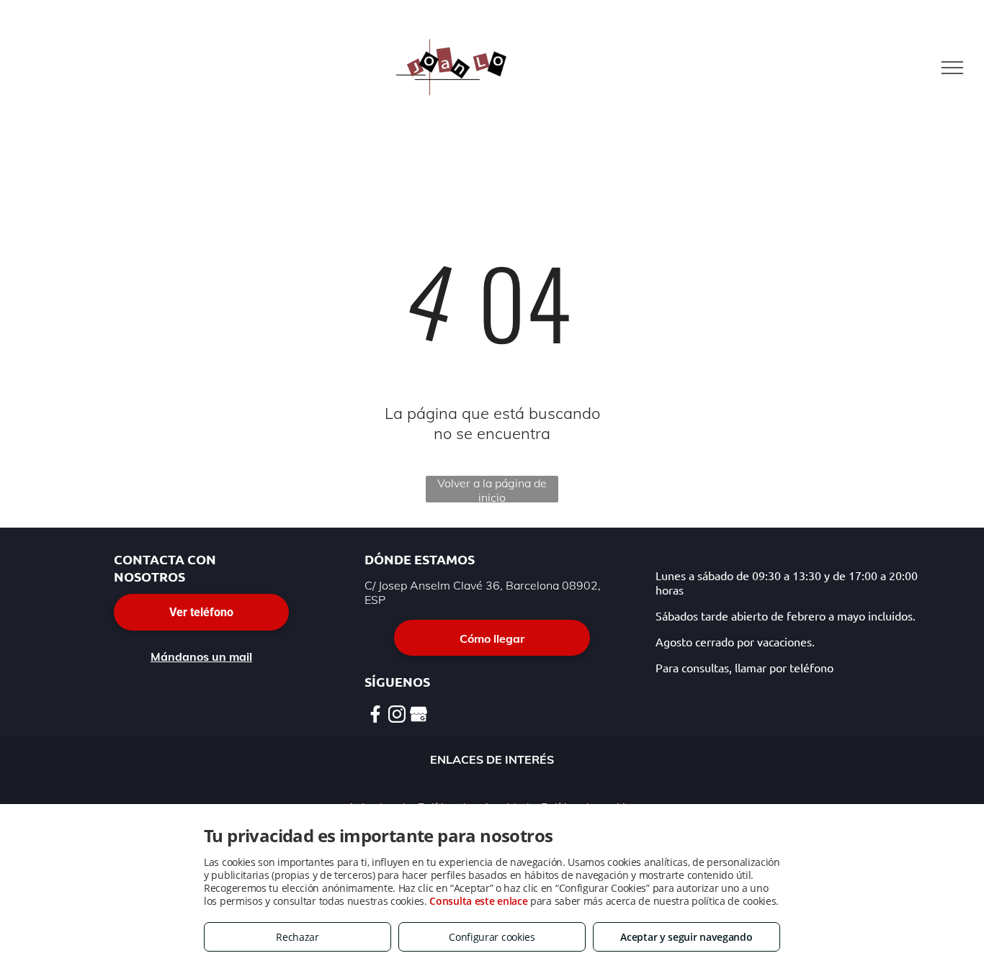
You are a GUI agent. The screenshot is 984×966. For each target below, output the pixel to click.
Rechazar (297, 937)
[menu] (952, 67)
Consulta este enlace (478, 901)
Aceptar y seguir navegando (686, 937)
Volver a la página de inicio (492, 489)
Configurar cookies (492, 937)
